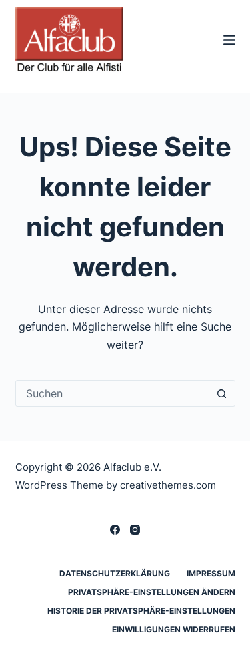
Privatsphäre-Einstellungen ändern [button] (151, 592)
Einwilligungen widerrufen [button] (173, 629)
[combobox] (112, 393)
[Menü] (229, 40)
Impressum (211, 573)
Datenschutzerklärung (114, 573)
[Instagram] (135, 530)
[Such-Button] (222, 393)
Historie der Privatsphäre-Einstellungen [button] (141, 611)
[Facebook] (115, 530)
